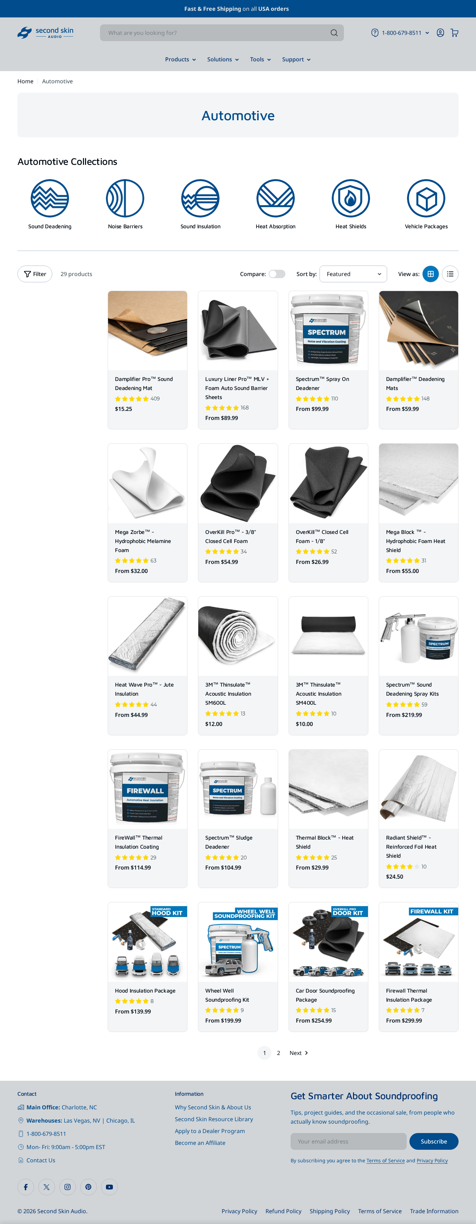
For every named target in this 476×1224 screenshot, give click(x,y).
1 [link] (264, 1053)
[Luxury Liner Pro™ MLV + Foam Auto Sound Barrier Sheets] (237, 330)
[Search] (334, 33)
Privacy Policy (432, 1160)
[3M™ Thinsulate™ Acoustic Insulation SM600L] (237, 636)
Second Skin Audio (61, 1211)
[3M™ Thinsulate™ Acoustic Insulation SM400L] (328, 636)
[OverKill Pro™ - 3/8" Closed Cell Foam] (237, 483)
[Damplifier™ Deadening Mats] (418, 330)
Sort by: (307, 274)
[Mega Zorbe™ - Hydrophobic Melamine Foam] (147, 483)
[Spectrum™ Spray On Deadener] (328, 330)
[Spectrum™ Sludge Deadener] (237, 789)
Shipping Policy (330, 1211)
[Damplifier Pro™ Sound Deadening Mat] (147, 330)
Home (25, 81)
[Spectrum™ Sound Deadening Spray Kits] (418, 636)
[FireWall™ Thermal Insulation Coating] (147, 789)
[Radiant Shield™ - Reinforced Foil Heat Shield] (418, 789)
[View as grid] (430, 274)
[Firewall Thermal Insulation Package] (418, 941)
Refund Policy (283, 1211)
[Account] (440, 33)
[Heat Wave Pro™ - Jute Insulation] (147, 636)
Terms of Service (386, 1160)
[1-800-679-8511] (427, 32)
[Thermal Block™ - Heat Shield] (328, 789)
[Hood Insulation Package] (147, 941)
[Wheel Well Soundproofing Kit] (237, 941)
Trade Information (434, 1211)
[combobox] (222, 32)
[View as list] (450, 274)
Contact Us (40, 1160)
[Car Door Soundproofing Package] (328, 941)
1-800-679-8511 (46, 1134)
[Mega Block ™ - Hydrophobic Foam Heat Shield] (418, 483)
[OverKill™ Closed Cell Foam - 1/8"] (328, 483)
